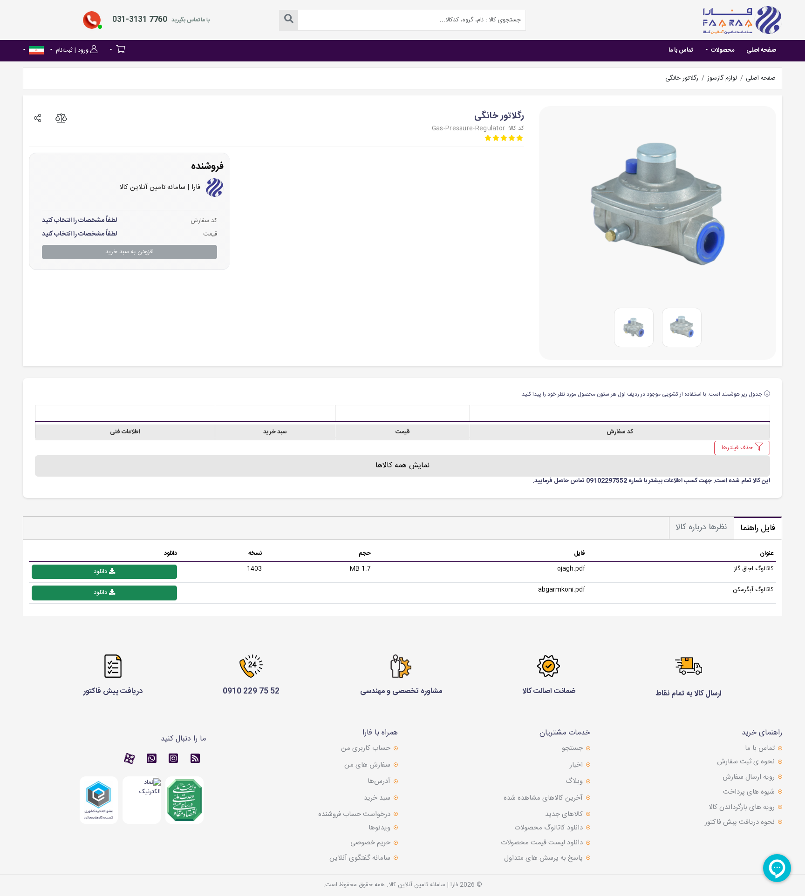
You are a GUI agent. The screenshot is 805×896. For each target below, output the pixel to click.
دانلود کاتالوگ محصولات (548, 828)
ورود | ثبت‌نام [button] (72, 50)
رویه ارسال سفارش (749, 777)
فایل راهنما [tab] (757, 528)
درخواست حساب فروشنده (354, 814)
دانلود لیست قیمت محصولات (542, 843)
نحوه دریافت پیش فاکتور (740, 822)
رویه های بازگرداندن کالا (742, 807)
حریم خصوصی (370, 843)
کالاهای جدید (564, 814)
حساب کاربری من (365, 748)
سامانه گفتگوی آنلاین (359, 858)
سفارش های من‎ (367, 765)
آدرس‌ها (379, 781)
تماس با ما (681, 50)
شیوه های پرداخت (749, 792)
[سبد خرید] (117, 51)
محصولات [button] (721, 50)
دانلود (101, 571)
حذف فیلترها (738, 448)
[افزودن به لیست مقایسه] (61, 114)
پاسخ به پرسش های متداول (543, 858)
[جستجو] (289, 20)
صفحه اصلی (761, 50)
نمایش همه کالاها (402, 465)
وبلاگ (574, 781)
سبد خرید (377, 798)
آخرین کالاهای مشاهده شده (543, 798)
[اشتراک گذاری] (37, 114)
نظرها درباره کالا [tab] (701, 527)
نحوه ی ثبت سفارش (746, 762)
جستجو (572, 748)
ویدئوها (379, 828)
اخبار (576, 765)
